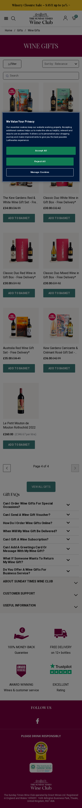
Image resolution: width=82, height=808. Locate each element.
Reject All (39, 161)
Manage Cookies (40, 172)
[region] (41, 147)
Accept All (41, 150)
